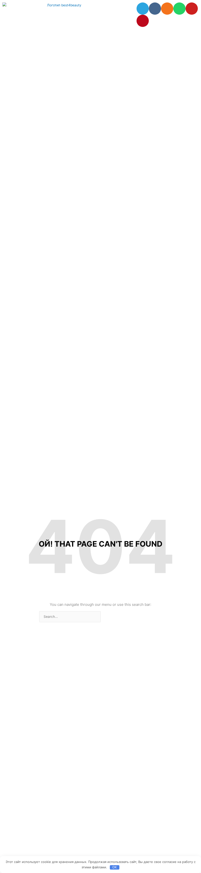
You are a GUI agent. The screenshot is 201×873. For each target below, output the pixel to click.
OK (114, 867)
